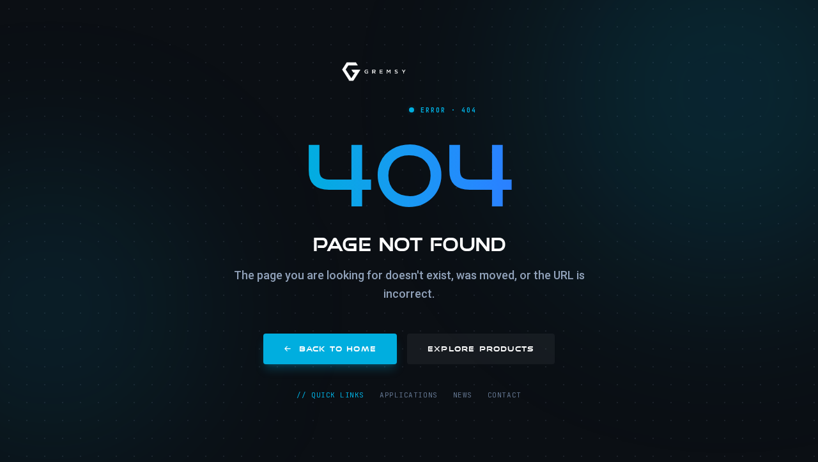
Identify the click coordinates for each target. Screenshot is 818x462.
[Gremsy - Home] (373, 71)
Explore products (481, 348)
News (462, 394)
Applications (409, 394)
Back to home (337, 348)
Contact (504, 394)
